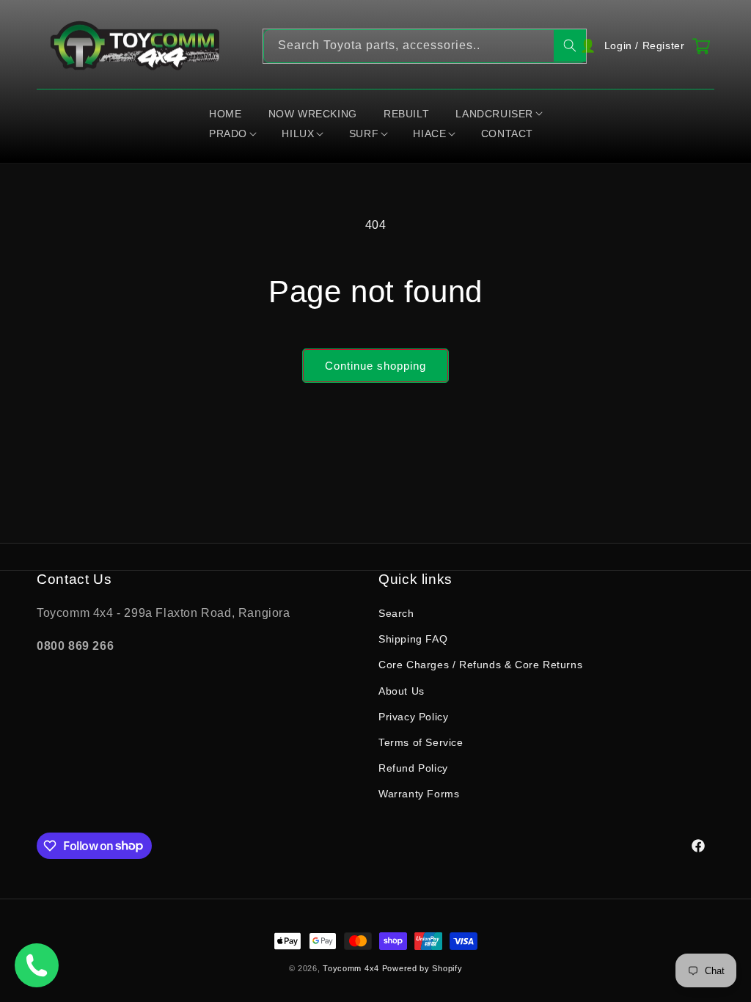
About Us (401, 691)
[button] (499, 114)
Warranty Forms (418, 794)
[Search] (570, 45)
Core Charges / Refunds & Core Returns (480, 664)
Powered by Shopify (422, 968)
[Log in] (643, 46)
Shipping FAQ (412, 639)
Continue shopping (375, 365)
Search (396, 613)
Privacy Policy (413, 717)
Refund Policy (413, 768)
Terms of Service (421, 742)
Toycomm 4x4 (351, 968)
